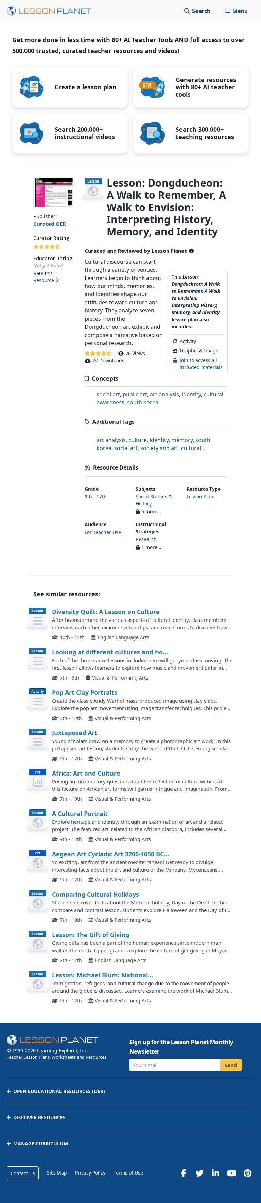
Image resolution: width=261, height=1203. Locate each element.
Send (231, 1065)
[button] (236, 11)
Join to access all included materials (201, 363)
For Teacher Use (103, 532)
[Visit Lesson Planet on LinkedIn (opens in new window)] (215, 1173)
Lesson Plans (201, 496)
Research (146, 539)
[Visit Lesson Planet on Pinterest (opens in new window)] (247, 1173)
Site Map (57, 1172)
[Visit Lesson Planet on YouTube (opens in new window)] (231, 1173)
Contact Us (23, 1173)
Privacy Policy (90, 1172)
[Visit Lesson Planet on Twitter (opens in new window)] (199, 1173)
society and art (159, 448)
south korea (142, 402)
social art (108, 394)
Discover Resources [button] (39, 1117)
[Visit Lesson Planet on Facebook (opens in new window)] (183, 1173)
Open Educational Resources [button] (59, 1091)
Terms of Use (128, 1172)
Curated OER (49, 223)
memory (182, 440)
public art (135, 394)
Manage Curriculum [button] (40, 1143)
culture (137, 440)
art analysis (164, 394)
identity (191, 394)
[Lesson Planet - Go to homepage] (53, 11)
